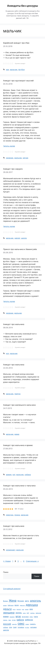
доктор (19, 609)
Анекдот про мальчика (13, 324)
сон (10, 627)
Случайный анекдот (12, 589)
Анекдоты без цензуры (22, 5)
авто (27, 601)
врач (17, 605)
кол (7, 353)
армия (9, 475)
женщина (8, 612)
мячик (25, 158)
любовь (32, 613)
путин (14, 620)
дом (23, 609)
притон (17, 394)
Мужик (20, 601)
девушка (32, 605)
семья (27, 624)
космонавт (10, 550)
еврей (26, 609)
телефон (21, 627)
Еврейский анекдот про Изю (16, 43)
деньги (7, 608)
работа (20, 619)
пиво (9, 620)
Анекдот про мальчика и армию (18, 445)
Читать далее (9, 146)
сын (15, 627)
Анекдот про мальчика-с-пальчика (19, 486)
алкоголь (35, 600)
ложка (17, 515)
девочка (9, 515)
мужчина (25, 617)
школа (24, 238)
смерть (33, 624)
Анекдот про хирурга (12, 169)
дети (14, 609)
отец (31, 617)
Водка (5, 601)
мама (16, 434)
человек (33, 627)
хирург (17, 238)
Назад (7, 561)
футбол (21, 70)
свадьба (14, 624)
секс (21, 623)
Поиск (5, 572)
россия (7, 624)
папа (36, 617)
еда (31, 609)
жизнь (18, 612)
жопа (24, 613)
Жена (12, 600)
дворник (9, 158)
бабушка (11, 605)
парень (5, 620)
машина (12, 617)
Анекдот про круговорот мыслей (18, 81)
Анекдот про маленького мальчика (19, 405)
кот (14, 475)
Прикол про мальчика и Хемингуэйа (20, 249)
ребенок (29, 620)
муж (18, 616)
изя (7, 70)
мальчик (13, 70)
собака (28, 475)
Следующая (32, 561)
